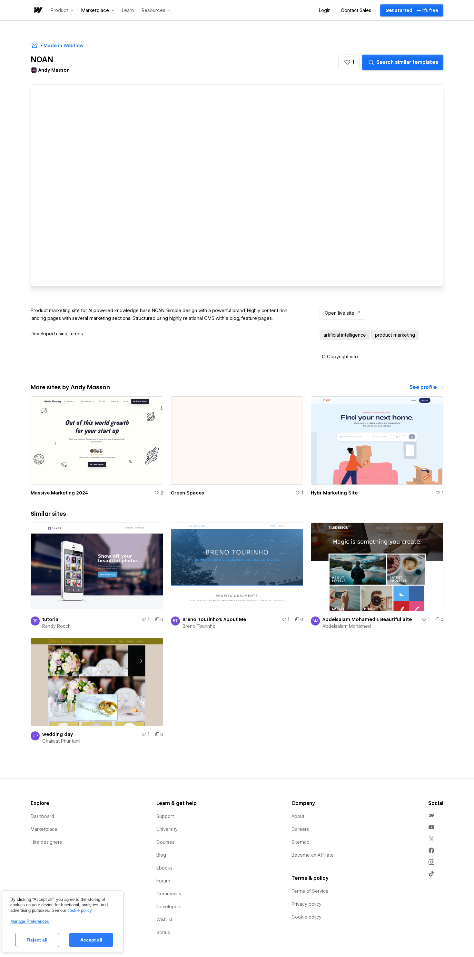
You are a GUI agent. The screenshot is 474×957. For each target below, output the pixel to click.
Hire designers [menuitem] (46, 842)
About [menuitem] (297, 816)
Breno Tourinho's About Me (214, 619)
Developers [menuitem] (169, 906)
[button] (62, 10)
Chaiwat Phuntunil (61, 741)
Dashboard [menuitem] (42, 816)
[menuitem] (431, 815)
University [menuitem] (167, 829)
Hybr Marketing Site (334, 492)
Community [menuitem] (169, 893)
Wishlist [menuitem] (164, 919)
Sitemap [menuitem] (300, 842)
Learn (128, 10)
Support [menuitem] (165, 816)
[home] (38, 10)
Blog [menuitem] (161, 855)
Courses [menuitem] (165, 842)
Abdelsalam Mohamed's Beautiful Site (367, 619)
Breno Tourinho (199, 626)
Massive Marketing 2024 (59, 492)
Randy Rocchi (57, 626)
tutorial (51, 619)
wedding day (57, 734)
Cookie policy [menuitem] (306, 917)
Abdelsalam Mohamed (346, 626)
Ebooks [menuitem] (164, 867)
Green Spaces (187, 492)
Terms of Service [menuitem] (310, 891)
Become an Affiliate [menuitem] (312, 855)
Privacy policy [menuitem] (306, 904)
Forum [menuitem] (163, 880)
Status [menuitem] (163, 932)
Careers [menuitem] (300, 829)
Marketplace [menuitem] (44, 829)
